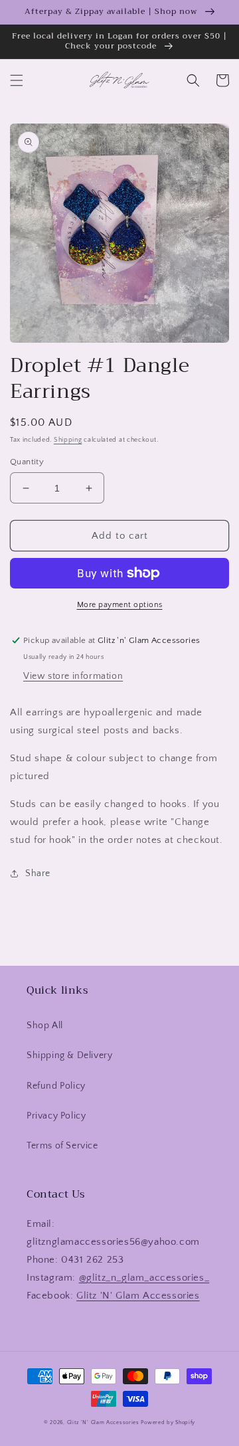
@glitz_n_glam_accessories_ (144, 1277)
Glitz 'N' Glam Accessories (138, 1295)
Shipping (68, 440)
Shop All (45, 1025)
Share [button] (37, 873)
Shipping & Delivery (69, 1055)
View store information (73, 676)
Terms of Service (62, 1145)
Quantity (27, 461)
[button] (16, 80)
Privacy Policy (56, 1116)
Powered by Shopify (168, 1422)
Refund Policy (56, 1086)
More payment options (120, 604)
